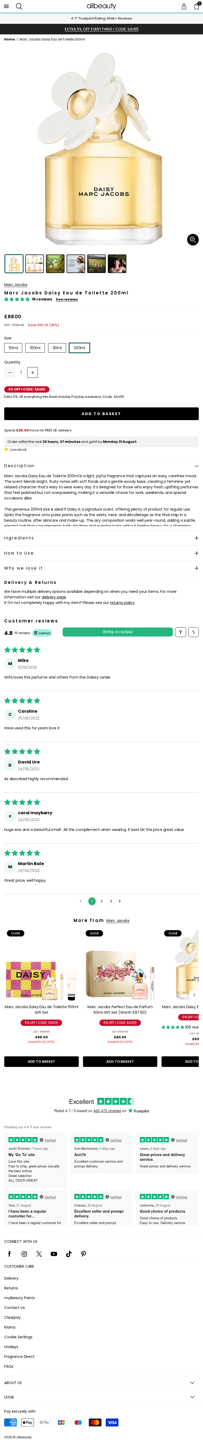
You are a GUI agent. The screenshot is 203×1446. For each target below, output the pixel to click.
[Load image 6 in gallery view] (117, 263)
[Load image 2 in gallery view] (34, 263)
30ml (57, 348)
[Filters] (180, 632)
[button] (19, 6)
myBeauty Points (19, 1298)
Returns (11, 1288)
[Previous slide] (8, 994)
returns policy (122, 602)
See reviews (67, 299)
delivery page (54, 597)
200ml (79, 348)
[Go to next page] (121, 901)
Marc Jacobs (15, 284)
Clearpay (12, 1317)
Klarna (9, 1327)
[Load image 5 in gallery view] (96, 263)
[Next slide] (194, 994)
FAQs (8, 1366)
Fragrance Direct (19, 1356)
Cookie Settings (18, 1337)
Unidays (11, 1346)
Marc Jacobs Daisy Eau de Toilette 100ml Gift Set (41, 1009)
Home (9, 39)
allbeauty (24, 1437)
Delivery (11, 1278)
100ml (35, 348)
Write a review (118, 632)
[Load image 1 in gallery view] (14, 263)
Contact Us (14, 1307)
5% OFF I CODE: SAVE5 (41, 1022)
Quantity (12, 362)
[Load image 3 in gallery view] (55, 263)
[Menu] (6, 6)
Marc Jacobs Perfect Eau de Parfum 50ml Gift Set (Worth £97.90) (120, 1009)
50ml (13, 348)
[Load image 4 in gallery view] (76, 263)
